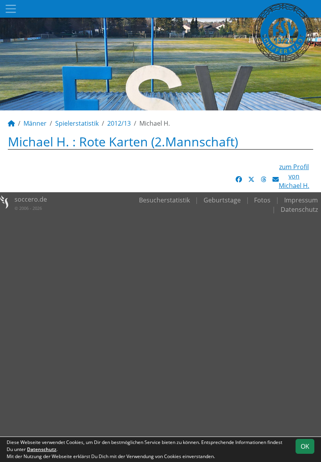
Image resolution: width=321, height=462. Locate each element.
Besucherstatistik (164, 200)
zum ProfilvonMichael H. (294, 176)
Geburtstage (222, 200)
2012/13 (119, 123)
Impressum (301, 200)
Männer (35, 123)
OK (305, 446)
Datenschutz (299, 209)
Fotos (262, 200)
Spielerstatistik (77, 123)
